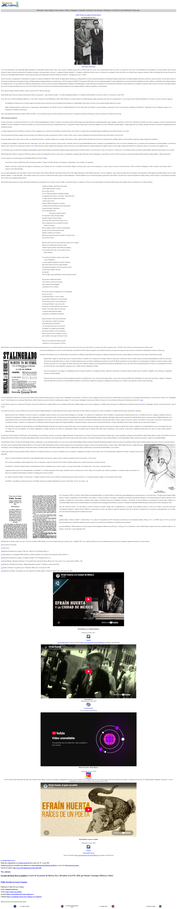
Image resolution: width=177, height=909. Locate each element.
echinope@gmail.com (11, 889)
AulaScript (89, 10)
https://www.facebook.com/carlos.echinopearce (20, 894)
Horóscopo (40, 10)
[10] (2, 564)
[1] (59, 519)
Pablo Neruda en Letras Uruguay (14, 882)
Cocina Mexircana (125, 10)
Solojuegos (74, 10)
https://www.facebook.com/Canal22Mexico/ (93, 642)
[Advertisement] (98, 4)
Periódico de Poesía (23, 863)
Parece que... (137, 10)
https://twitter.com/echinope (14, 892)
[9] (1, 561)
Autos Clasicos (59, 10)
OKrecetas (107, 10)
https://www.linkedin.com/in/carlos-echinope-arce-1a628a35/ (24, 896)
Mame (67, 10)
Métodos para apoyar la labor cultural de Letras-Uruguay (13, 901)
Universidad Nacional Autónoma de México (44, 865)
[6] (1, 551)
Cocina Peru (115, 10)
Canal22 (88, 640)
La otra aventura (88, 708)
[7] (1, 554)
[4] (1, 544)
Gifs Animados (98, 10)
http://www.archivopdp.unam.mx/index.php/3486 (27, 868)
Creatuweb (82, 10)
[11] (2, 567)
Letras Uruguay (49, 10)
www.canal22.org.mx (63, 642)
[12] (2, 571)
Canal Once (88, 778)
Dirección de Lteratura (72, 865)
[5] (1, 548)
